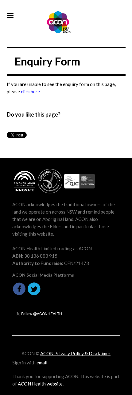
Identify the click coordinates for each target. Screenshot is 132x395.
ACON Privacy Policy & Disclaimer (75, 353)
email (42, 362)
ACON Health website (40, 383)
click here (30, 91)
